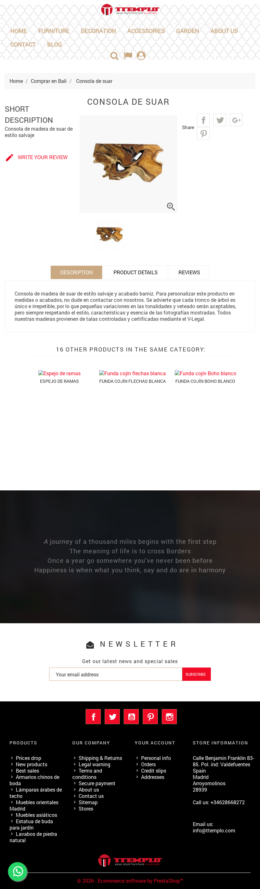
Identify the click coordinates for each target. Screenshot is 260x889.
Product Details (136, 272)
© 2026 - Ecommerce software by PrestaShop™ (130, 880)
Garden (187, 30)
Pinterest (203, 133)
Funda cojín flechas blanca (132, 381)
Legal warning (94, 764)
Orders (148, 764)
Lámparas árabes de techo (36, 792)
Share (203, 120)
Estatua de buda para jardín (31, 824)
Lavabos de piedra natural (33, 836)
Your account (155, 743)
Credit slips (153, 770)
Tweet (220, 120)
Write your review (36, 157)
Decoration (98, 30)
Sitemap (88, 802)
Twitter (112, 716)
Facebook (93, 716)
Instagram (169, 716)
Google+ (236, 120)
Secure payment (97, 783)
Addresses (152, 777)
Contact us (91, 796)
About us (224, 30)
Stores (86, 808)
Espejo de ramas (59, 381)
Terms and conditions (87, 773)
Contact (23, 44)
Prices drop (28, 758)
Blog (54, 44)
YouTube (131, 716)
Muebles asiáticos (36, 814)
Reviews (189, 272)
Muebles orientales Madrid (34, 805)
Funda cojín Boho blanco (205, 381)
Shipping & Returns (100, 758)
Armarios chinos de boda (34, 780)
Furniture (53, 30)
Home (18, 30)
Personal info (156, 758)
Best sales (27, 770)
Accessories (146, 30)
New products (31, 764)
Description (76, 272)
